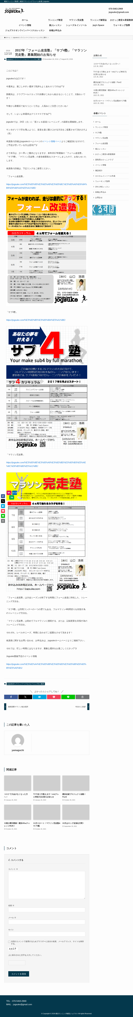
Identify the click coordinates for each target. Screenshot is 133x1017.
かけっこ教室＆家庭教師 (105, 154)
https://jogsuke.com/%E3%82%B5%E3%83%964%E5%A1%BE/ (35, 320)
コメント (13, 869)
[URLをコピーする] (82, 697)
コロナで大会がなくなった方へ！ (107, 65)
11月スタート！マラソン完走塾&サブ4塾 (110, 102)
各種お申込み (100, 192)
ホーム (98, 122)
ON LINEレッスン (102, 187)
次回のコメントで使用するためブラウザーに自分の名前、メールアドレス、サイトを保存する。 (47, 942)
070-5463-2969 (19, 1001)
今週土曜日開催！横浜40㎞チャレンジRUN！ (109, 92)
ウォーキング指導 (102, 181)
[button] (11, 697)
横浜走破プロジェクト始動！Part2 (107, 83)
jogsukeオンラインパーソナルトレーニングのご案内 (24, 59)
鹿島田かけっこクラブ (104, 160)
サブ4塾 (98, 133)
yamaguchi (18, 750)
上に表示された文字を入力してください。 (25, 955)
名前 (11, 905)
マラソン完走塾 (101, 138)
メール (12, 918)
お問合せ (98, 197)
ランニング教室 (101, 127)
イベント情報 (100, 165)
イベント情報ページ (52, 141)
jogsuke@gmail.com (22, 1004)
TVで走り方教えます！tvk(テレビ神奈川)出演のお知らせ (110, 74)
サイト (11, 930)
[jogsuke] (14, 11)
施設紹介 (98, 170)
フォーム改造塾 (101, 143)
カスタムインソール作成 (105, 176)
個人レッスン (100, 149)
